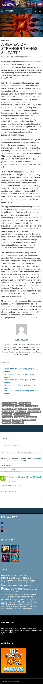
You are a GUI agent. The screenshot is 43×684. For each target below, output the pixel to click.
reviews (39, 600)
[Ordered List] (13, 452)
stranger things (29, 420)
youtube (17, 608)
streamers (4, 602)
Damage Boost (6, 583)
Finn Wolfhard (31, 406)
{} (27, 452)
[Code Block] (21, 452)
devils (28, 583)
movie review (30, 594)
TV (8, 41)
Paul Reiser (19, 417)
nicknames (4, 597)
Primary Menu (40, 11)
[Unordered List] (16, 452)
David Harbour (25, 403)
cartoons (25, 581)
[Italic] (5, 452)
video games (32, 606)
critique (32, 581)
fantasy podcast (25, 585)
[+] (29, 452)
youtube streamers (27, 608)
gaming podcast (31, 589)
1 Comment (27, 57)
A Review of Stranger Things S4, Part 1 (24, 477)
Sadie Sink (6, 420)
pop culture (6, 599)
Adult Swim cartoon (22, 575)
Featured (19, 406)
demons (22, 583)
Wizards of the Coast (7, 608)
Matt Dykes (16, 591)
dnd (32, 583)
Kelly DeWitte (16, 57)
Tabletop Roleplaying (24, 602)
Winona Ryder (18, 422)
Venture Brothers (6, 606)
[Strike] (10, 452)
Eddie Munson (8, 406)
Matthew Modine (34, 411)
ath (17, 578)
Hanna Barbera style (7, 591)
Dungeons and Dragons (10, 585)
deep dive (15, 583)
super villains (12, 602)
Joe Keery (22, 409)
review (23, 599)
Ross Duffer (31, 417)
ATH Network (7, 11)
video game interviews (19, 606)
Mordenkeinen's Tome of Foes (12, 594)
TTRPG (4, 604)
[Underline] (7, 452)
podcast (12, 597)
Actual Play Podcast (8, 575)
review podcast (31, 600)
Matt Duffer (20, 411)
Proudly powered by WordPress (11, 681)
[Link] (24, 452)
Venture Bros (28, 604)
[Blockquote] (18, 452)
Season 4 (16, 420)
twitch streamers (17, 604)
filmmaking (20, 589)
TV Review (6, 422)
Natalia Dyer (7, 417)
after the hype (8, 578)
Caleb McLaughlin (9, 403)
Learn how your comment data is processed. (20, 459)
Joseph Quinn (34, 409)
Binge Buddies (7, 581)
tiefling (34, 602)
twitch (9, 604)
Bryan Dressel (18, 581)
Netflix (4, 41)
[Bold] (2, 452)
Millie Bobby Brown (22, 414)
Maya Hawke (7, 414)
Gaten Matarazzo (9, 409)
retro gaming (16, 600)
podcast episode (25, 597)
